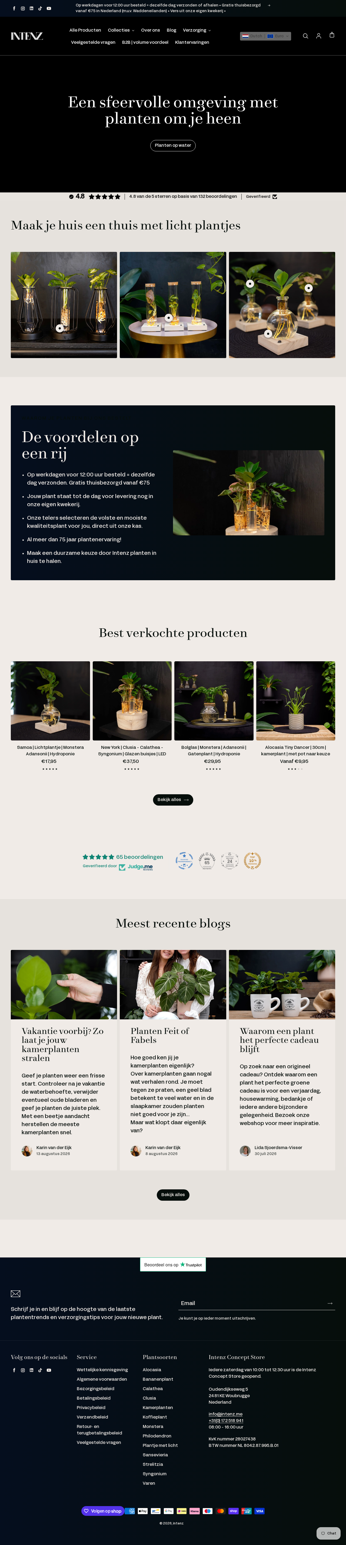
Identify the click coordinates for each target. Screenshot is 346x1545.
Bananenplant (158, 1379)
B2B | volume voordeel (145, 43)
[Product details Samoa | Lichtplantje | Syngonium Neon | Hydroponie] (309, 288)
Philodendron (157, 1436)
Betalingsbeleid (94, 1398)
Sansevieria (155, 1455)
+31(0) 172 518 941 (226, 1421)
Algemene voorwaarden (102, 1379)
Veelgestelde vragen (93, 43)
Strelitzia (153, 1465)
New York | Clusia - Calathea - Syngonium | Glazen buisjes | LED (132, 751)
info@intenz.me (225, 1414)
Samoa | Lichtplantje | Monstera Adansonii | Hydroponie (50, 751)
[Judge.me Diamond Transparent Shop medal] (184, 860)
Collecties (119, 30)
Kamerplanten (158, 1408)
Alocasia (152, 1370)
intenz (178, 1523)
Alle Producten (85, 30)
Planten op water (173, 146)
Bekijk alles (169, 800)
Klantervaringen (192, 43)
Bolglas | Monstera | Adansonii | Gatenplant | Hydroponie (213, 751)
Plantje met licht (160, 1446)
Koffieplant (155, 1417)
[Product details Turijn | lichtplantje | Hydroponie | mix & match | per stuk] (60, 328)
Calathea (153, 1389)
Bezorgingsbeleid (95, 1389)
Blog (171, 30)
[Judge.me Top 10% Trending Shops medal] (252, 860)
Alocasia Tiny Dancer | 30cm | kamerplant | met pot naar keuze (295, 751)
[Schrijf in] (330, 1303)
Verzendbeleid (92, 1417)
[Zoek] (305, 36)
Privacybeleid (91, 1408)
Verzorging (195, 30)
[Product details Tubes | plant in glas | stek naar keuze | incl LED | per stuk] (169, 318)
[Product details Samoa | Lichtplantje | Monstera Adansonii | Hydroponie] (250, 284)
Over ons (150, 30)
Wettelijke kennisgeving (102, 1370)
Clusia (149, 1398)
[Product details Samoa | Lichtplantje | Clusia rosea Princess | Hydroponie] (268, 334)
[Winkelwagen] (332, 35)
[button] (265, 36)
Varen (149, 1483)
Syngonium (155, 1474)
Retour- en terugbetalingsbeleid (99, 1430)
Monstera (153, 1427)
